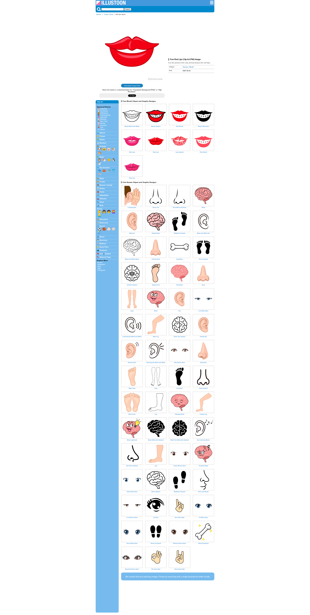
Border (100, 262)
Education (104, 219)
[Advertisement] (191, 37)
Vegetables (104, 195)
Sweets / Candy (106, 185)
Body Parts (104, 247)
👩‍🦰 (114, 211)
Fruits (102, 192)
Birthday (103, 119)
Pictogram (101, 270)
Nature (102, 133)
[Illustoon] (111, 4)
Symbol (108, 254)
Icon (101, 254)
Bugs (102, 178)
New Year (104, 121)
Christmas (104, 111)
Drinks (102, 188)
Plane (102, 202)
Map (99, 266)
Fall (101, 127)
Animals (102, 146)
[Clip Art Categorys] (212, 4)
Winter (102, 129)
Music (102, 237)
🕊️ (99, 163)
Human (106, 14)
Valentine (103, 117)
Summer (103, 125)
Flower (102, 136)
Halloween (104, 113)
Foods (102, 182)
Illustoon (98, 14)
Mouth (111, 14)
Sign (99, 268)
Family (99, 209)
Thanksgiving (105, 115)
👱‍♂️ (99, 215)
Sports (102, 226)
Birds (102, 157)
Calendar (103, 109)
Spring (102, 123)
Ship (101, 205)
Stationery (104, 223)
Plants (102, 140)
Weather (103, 143)
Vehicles (103, 199)
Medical (103, 243)
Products (103, 250)
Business (103, 240)
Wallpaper (101, 264)
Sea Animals (105, 168)
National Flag (105, 257)
